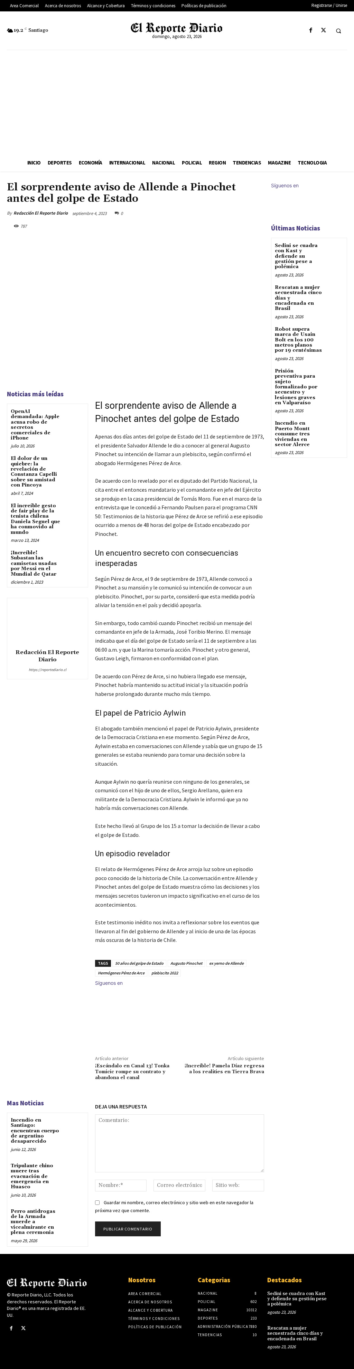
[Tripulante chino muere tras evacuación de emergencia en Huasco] (74, 1171)
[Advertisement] (177, 102)
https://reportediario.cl (47, 669)
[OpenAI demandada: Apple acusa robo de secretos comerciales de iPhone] (74, 417)
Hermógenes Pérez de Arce (121, 972)
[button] (338, 30)
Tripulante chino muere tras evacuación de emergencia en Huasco (32, 1176)
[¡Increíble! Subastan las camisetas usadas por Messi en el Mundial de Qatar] (74, 558)
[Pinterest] (225, 213)
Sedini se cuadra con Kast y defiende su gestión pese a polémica (296, 256)
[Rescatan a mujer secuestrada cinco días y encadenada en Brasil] (334, 292)
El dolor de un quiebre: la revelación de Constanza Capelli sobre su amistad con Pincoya (34, 471)
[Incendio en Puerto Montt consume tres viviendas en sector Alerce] (334, 428)
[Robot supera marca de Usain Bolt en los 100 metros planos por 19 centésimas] (334, 334)
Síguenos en (109, 983)
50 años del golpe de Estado (139, 963)
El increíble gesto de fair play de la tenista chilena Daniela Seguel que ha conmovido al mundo (35, 519)
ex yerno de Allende (226, 963)
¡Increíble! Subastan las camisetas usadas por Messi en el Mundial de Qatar (34, 563)
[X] (323, 30)
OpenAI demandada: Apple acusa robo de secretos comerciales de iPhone (35, 424)
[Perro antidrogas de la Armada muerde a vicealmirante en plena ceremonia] (74, 1217)
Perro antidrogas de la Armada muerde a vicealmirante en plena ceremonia (33, 1222)
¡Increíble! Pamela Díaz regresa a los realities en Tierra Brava (224, 1069)
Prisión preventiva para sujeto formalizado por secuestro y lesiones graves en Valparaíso (296, 387)
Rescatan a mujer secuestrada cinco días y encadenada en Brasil (295, 1333)
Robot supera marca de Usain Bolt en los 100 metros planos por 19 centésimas (298, 340)
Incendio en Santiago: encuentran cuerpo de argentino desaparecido (35, 1131)
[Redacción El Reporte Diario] (47, 622)
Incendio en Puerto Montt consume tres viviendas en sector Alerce (292, 434)
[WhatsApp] (241, 213)
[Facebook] (310, 30)
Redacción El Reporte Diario (40, 213)
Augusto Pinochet (186, 963)
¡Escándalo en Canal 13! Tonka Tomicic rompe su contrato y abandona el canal (132, 1072)
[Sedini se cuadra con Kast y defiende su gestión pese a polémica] (334, 250)
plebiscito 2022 (164, 972)
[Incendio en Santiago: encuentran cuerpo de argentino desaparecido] (74, 1125)
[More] (257, 213)
